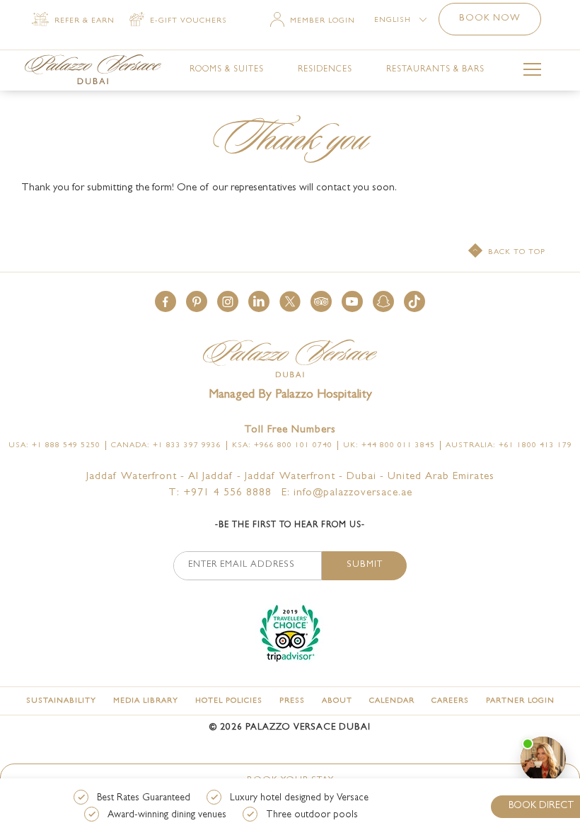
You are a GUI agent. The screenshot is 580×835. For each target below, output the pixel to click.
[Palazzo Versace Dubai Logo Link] (93, 69)
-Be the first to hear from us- (290, 526)
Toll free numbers (290, 430)
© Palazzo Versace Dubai (290, 727)
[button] (165, 301)
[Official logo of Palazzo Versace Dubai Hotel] (290, 360)
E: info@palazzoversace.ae (347, 493)
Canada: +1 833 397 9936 (166, 445)
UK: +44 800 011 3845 (389, 445)
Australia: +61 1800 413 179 (509, 445)
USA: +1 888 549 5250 (54, 445)
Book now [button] (490, 18)
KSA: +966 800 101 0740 (282, 445)
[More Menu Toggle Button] (532, 72)
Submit (365, 565)
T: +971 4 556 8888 (220, 493)
